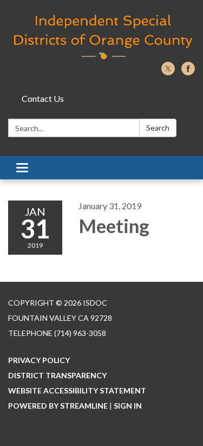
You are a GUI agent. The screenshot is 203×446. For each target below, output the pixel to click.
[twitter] (168, 72)
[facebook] (188, 72)
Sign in (128, 405)
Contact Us (43, 98)
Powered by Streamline (58, 405)
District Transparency (57, 375)
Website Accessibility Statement (77, 390)
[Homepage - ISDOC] (101, 36)
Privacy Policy (39, 360)
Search (157, 127)
